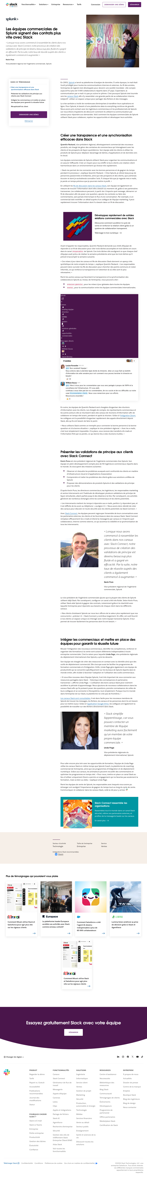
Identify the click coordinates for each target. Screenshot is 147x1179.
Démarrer (134, 5)
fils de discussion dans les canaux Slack (89, 186)
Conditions (39, 1163)
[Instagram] (123, 1057)
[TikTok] (142, 1057)
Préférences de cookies (53, 1163)
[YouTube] (137, 1057)
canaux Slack (72, 96)
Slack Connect (71, 513)
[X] (133, 1057)
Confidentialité (27, 1163)
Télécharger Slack (10, 1163)
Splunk (72, 82)
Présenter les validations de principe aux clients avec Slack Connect (26, 95)
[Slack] (11, 4)
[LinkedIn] (118, 1057)
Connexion (95, 4)
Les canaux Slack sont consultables (75, 698)
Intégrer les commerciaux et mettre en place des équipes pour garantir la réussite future (28, 101)
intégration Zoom (127, 415)
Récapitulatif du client (19, 106)
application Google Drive (98, 704)
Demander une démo (114, 5)
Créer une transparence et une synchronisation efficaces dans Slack (25, 88)
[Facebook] (128, 1057)
